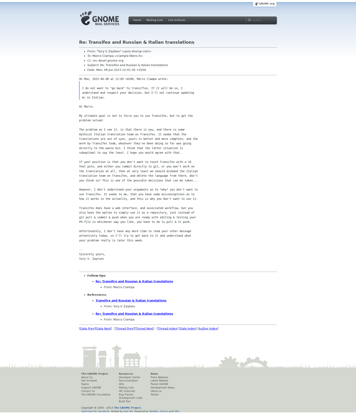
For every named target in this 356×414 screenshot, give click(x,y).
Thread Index (167, 328)
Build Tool (124, 401)
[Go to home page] (106, 26)
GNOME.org (267, 3)
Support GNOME (91, 387)
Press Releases (159, 377)
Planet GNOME (159, 384)
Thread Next (144, 328)
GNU (176, 411)
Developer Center (129, 377)
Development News (162, 387)
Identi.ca (156, 391)
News (154, 373)
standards (103, 411)
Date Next (103, 328)
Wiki (121, 384)
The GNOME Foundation (96, 394)
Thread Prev (124, 328)
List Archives (176, 20)
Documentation (128, 380)
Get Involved (89, 380)
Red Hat (128, 411)
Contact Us (88, 391)
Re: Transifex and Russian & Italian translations (134, 281)
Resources (126, 373)
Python (164, 411)
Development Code (130, 397)
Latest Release (159, 380)
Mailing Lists (154, 20)
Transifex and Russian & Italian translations (131, 300)
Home (137, 20)
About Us (87, 377)
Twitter (155, 394)
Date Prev (87, 328)
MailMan (153, 411)
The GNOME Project (94, 373)
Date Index (188, 328)
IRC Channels (127, 391)
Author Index (208, 328)
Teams (85, 384)
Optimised (87, 411)
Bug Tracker (126, 394)
